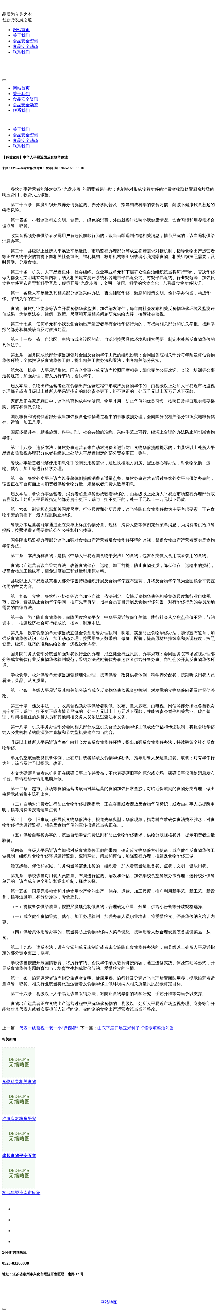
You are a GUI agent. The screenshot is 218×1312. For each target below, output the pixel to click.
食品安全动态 (25, 46)
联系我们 (21, 52)
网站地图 (109, 1302)
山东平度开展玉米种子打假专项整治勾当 (135, 1028)
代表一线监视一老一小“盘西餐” (48, 1028)
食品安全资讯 (25, 41)
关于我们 (21, 35)
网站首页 (21, 29)
